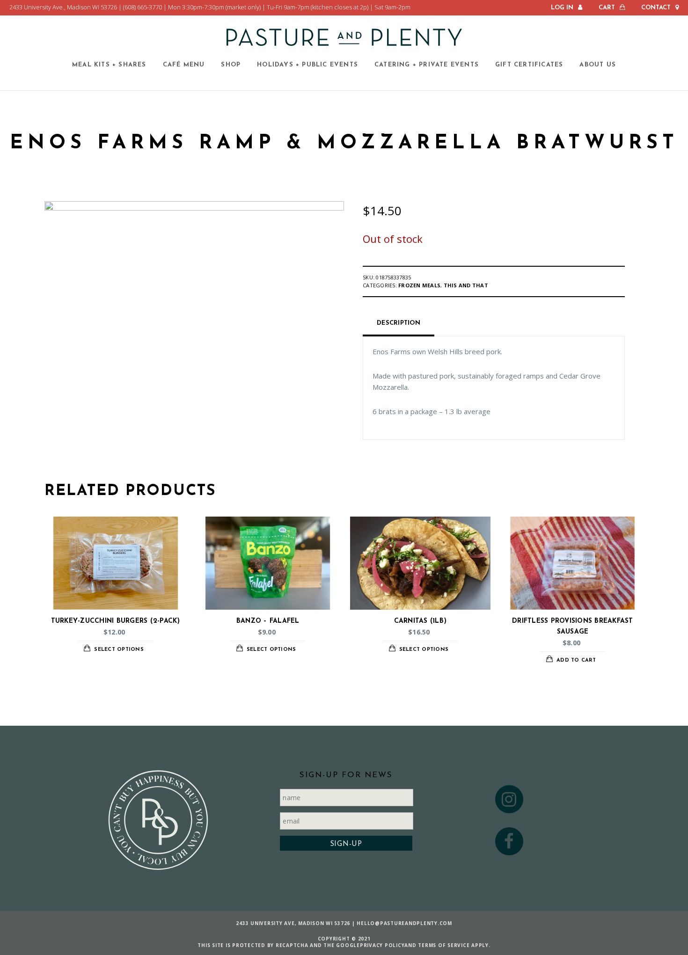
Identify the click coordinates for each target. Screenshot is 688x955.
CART (607, 8)
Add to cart (576, 660)
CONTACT (656, 8)
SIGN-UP (346, 844)
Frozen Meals (419, 285)
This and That (466, 285)
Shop (231, 64)
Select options (119, 649)
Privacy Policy (382, 945)
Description (398, 323)
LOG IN (562, 8)
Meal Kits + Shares (109, 64)
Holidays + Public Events (307, 64)
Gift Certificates (529, 64)
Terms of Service (443, 945)
